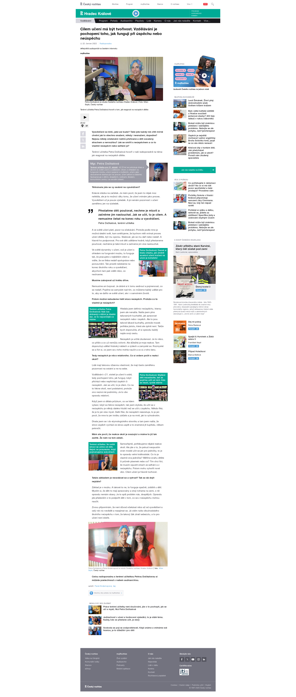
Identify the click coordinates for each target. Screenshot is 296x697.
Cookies (174, 685)
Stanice (160, 4)
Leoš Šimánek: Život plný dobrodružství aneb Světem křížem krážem (201, 103)
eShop (88, 669)
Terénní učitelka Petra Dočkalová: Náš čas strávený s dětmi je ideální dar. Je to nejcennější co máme (102, 314)
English (208, 685)
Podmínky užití (197, 685)
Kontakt (197, 20)
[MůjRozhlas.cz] (85, 54)
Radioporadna (106, 43)
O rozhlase (175, 4)
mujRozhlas (145, 4)
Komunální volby (92, 662)
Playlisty (139, 20)
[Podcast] (82, 126)
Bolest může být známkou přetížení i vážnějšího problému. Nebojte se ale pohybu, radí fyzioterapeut (201, 127)
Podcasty (121, 665)
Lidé (149, 20)
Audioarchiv (196, 13)
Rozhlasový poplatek (157, 676)
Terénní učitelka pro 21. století (104, 167)
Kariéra (151, 669)
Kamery (194, 16)
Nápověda (152, 662)
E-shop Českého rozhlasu (187, 240)
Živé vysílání (180, 79)
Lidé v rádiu (153, 665)
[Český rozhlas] (90, 4)
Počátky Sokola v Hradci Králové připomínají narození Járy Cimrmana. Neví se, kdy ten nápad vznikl (200, 200)
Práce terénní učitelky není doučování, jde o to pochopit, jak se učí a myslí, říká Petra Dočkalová (135, 607)
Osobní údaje (184, 685)
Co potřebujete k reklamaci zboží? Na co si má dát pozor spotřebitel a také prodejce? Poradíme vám (202, 187)
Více (207, 20)
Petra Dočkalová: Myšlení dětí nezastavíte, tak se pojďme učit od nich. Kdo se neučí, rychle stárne (152, 379)
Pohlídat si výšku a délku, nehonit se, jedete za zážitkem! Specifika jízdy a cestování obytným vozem (201, 214)
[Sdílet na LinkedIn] (83, 146)
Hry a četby (179, 70)
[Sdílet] (87, 126)
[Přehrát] (84, 118)
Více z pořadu (181, 180)
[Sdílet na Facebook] (83, 133)
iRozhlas (115, 4)
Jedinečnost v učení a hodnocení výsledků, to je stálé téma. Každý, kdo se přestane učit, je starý (133, 618)
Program (129, 4)
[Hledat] (212, 4)
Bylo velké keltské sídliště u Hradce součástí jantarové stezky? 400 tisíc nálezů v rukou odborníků (201, 115)
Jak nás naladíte (181, 20)
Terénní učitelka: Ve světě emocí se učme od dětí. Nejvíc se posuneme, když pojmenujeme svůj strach (102, 448)
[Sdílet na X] (83, 140)
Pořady (114, 20)
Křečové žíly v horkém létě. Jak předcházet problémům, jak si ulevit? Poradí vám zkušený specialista (201, 153)
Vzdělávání (85, 20)
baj (114, 586)
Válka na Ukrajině (92, 658)
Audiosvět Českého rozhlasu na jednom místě (191, 89)
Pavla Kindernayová (103, 586)
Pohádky (179, 74)
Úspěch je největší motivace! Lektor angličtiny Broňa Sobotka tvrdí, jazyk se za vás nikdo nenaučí (201, 139)
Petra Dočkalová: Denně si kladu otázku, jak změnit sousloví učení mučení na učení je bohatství (153, 254)
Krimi (190, 70)
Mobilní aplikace (123, 669)
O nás (168, 20)
